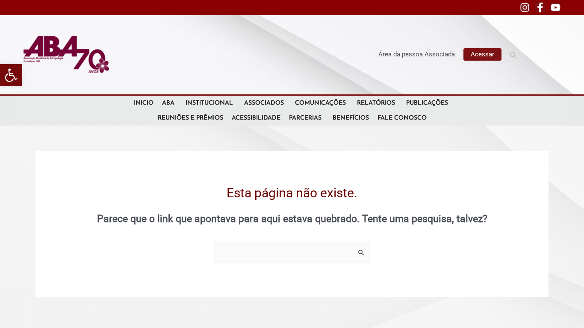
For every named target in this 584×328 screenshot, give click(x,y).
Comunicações (320, 103)
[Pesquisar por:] (292, 252)
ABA (168, 103)
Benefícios (351, 118)
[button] (11, 75)
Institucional (209, 103)
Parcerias (305, 118)
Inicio (143, 103)
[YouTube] (555, 7)
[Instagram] (525, 7)
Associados (264, 103)
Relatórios (376, 103)
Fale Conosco (402, 118)
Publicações (427, 103)
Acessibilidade (256, 118)
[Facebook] (540, 7)
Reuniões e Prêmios (190, 118)
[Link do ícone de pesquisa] (514, 54)
